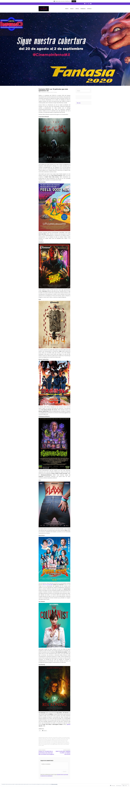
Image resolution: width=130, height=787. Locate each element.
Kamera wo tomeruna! (62, 739)
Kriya (42, 740)
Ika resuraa (56, 739)
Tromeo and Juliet (66, 744)
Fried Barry (46, 739)
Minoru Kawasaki (54, 740)
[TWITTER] (86, 3)
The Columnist (65, 743)
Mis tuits (78, 102)
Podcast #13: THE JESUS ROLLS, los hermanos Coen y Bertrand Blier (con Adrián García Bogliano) (46, 752)
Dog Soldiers (54, 738)
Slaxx (45, 743)
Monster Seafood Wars (61, 740)
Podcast (72, 8)
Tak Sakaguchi (53, 743)
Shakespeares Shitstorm (61, 742)
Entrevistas (83, 8)
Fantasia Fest (68, 738)
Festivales (89, 8)
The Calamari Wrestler (59, 743)
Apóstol (43, 737)
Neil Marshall (44, 742)
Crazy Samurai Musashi (65, 737)
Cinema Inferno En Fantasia (57, 737)
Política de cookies (54, 784)
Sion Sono (42, 743)
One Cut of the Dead (54, 742)
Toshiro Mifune (60, 744)
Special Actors (48, 743)
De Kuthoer (40, 738)
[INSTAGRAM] (88, 3)
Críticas (77, 8)
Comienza (73, 1)
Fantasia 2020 (63, 738)
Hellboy (53, 739)
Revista (66, 8)
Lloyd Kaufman (48, 740)
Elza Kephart (58, 738)
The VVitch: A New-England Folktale (51, 744)
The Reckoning (44, 744)
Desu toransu (49, 738)
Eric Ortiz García (47, 92)
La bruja (44, 740)
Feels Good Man (41, 739)
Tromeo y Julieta (41, 745)
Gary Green (49, 739)
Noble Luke (48, 742)
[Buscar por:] (83, 90)
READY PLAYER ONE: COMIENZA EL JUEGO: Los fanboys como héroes (63, 752)
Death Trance (45, 738)
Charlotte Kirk (50, 737)
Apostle (46, 737)
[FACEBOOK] (84, 3)
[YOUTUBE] (90, 3)
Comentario (64, 771)
